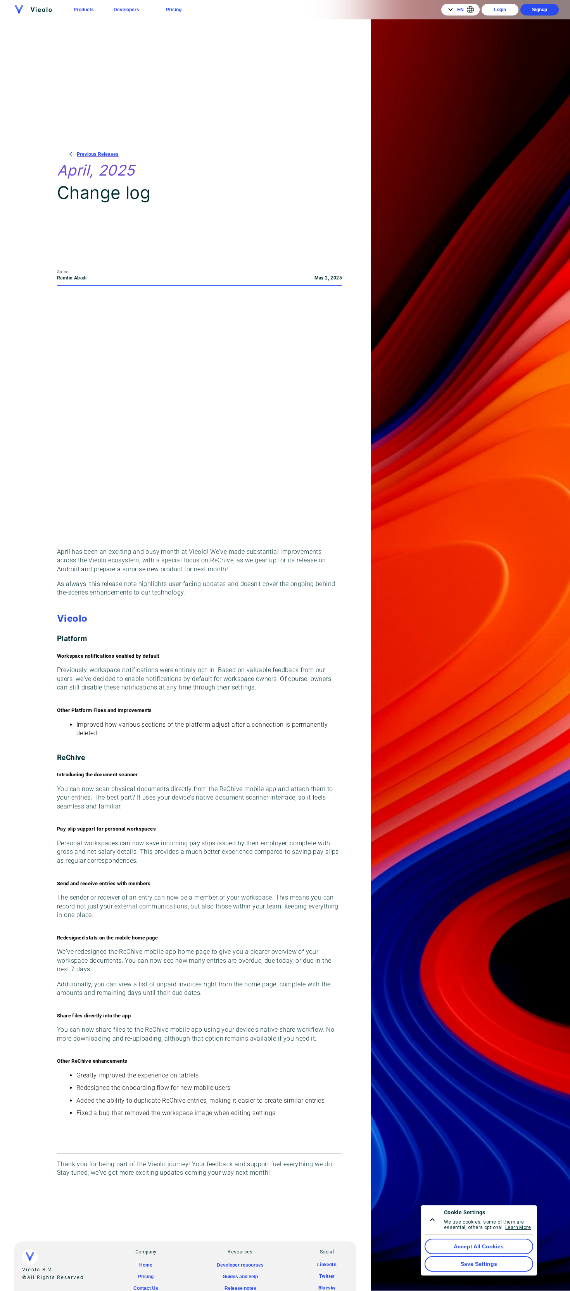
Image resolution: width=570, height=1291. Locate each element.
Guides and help (240, 1276)
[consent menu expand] (432, 1219)
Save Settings (479, 1264)
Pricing (173, 9)
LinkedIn (327, 1264)
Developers (126, 9)
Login (500, 9)
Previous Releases (98, 154)
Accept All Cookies (479, 1246)
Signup (539, 9)
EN (460, 9)
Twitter (327, 1276)
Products (84, 9)
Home (145, 1265)
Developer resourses (240, 1265)
